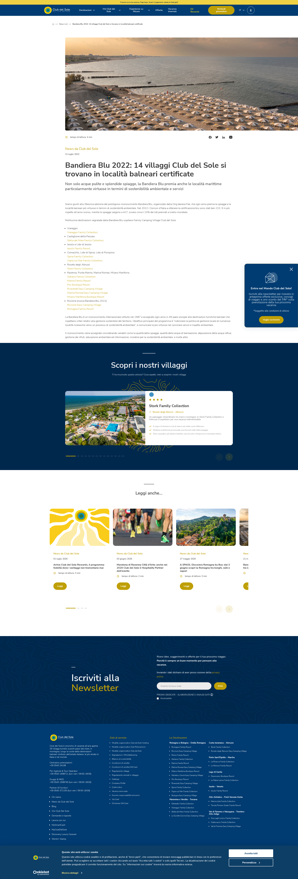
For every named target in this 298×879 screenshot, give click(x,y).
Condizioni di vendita (120, 763)
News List (63, 24)
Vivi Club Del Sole (60, 811)
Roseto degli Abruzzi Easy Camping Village (229, 751)
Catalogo (115, 779)
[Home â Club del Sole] (57, 10)
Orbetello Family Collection (183, 803)
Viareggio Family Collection (82, 232)
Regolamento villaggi (120, 771)
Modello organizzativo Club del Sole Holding (130, 743)
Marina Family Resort (78, 280)
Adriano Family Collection (81, 276)
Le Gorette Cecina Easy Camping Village (188, 816)
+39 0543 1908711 (59, 773)
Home (55, 24)
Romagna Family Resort (80, 309)
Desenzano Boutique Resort (222, 776)
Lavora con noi (59, 820)
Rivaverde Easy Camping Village (85, 289)
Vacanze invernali (172, 10)
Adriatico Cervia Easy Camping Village (187, 775)
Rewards (194, 11)
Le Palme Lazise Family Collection (225, 780)
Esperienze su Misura (136, 10)
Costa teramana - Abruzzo (221, 742)
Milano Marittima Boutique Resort (85, 297)
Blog (54, 806)
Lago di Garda (215, 772)
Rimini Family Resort (180, 755)
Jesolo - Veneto (216, 786)
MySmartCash (58, 825)
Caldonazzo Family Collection (223, 822)
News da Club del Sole (63, 801)
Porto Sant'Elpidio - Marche (222, 757)
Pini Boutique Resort (78, 284)
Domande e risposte (61, 815)
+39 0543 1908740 (59, 782)
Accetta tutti (251, 853)
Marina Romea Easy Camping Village (87, 293)
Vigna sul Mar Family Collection (84, 260)
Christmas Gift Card (120, 803)
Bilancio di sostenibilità (121, 759)
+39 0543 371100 (58, 790)
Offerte (159, 10)
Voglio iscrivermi (271, 319)
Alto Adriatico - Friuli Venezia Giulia (226, 797)
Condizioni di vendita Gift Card (124, 767)
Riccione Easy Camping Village (84, 305)
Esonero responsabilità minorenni (126, 795)
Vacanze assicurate (120, 791)
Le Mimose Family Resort (221, 765)
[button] (251, 10)
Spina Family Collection (80, 256)
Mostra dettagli (70, 873)
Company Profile (118, 783)
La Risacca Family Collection (222, 761)
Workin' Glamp (59, 838)
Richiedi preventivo (221, 10)
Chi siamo (56, 797)
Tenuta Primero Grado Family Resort (226, 805)
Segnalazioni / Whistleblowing (124, 755)
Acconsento (166, 698)
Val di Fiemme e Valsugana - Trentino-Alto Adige (227, 812)
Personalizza (249, 862)
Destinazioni (85, 10)
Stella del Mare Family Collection (85, 240)
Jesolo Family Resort (78, 248)
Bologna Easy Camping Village (184, 795)
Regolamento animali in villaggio (125, 775)
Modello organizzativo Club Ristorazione (128, 747)
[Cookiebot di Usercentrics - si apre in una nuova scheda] (41, 873)
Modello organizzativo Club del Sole (127, 751)
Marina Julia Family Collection (223, 801)
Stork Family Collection (80, 268)
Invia (220, 685)
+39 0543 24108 (58, 765)
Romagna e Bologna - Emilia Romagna (187, 742)
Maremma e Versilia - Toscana (183, 799)
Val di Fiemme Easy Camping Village (226, 826)
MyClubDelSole (59, 829)
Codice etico (117, 787)
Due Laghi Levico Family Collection (225, 818)
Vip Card (115, 799)
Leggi (60, 586)
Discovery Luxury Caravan (64, 834)
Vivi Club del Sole (109, 10)
